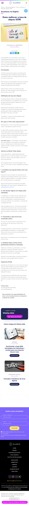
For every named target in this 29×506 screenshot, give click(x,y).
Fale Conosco (14, 454)
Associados (14, 460)
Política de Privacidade (14, 457)
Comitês (14, 466)
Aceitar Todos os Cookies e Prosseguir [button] (15, 502)
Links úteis (14, 471)
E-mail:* (5, 421)
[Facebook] (11, 53)
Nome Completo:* (8, 415)
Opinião (14, 342)
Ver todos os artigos (14, 317)
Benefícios (14, 462)
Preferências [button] (14, 499)
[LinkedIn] (16, 53)
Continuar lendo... (14, 355)
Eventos (14, 464)
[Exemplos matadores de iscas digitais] (14, 366)
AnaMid (14, 450)
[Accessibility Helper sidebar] (26, 11)
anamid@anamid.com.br (15, 480)
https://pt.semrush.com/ (7, 187)
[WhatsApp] (18, 53)
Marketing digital (10, 7)
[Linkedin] (19, 476)
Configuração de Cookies (14, 489)
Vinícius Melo (14, 47)
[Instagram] (12, 476)
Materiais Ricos (14, 469)
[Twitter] (13, 53)
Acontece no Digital (14, 452)
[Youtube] (16, 476)
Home (2, 7)
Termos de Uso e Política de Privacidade (16, 487)
